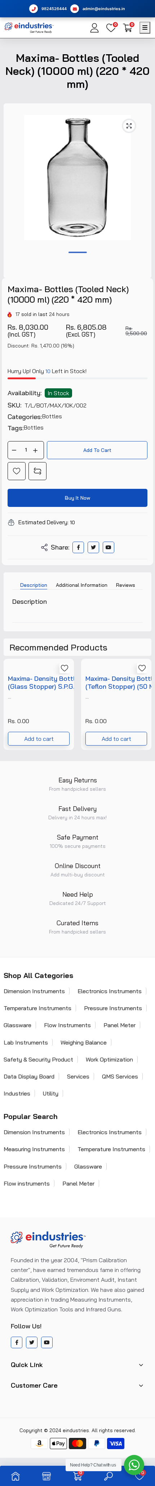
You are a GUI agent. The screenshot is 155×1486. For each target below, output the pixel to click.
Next (142, 707)
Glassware (88, 1166)
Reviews (125, 585)
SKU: (15, 405)
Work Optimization (109, 1059)
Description (33, 585)
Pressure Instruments (113, 1008)
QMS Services (120, 1076)
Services (78, 1076)
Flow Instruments (67, 1025)
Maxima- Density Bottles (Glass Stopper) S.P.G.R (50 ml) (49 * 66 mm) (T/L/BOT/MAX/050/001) (48, 682)
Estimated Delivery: (43, 522)
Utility (50, 1093)
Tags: (16, 428)
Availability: (25, 393)
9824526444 (54, 8)
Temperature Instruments (111, 1149)
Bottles (52, 416)
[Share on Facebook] (78, 547)
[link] (17, 471)
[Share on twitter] (93, 547)
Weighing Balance (84, 1042)
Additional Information (81, 585)
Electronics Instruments (110, 991)
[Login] (94, 28)
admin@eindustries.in (104, 8)
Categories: (25, 417)
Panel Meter (119, 1025)
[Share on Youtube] (108, 547)
